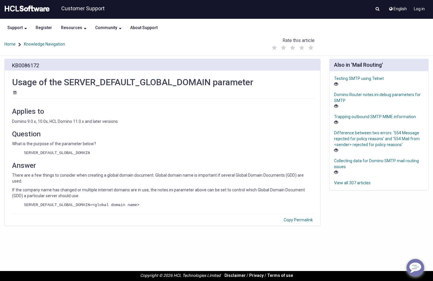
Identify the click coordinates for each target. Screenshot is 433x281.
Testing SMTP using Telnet (359, 78)
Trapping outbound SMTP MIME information (375, 116)
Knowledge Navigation (44, 44)
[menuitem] (397, 7)
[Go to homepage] (26, 9)
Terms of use (280, 275)
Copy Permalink (298, 220)
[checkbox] (274, 47)
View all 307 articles (352, 182)
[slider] (293, 46)
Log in (419, 8)
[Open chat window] (415, 268)
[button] (377, 9)
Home (10, 44)
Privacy (256, 275)
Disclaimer (235, 275)
